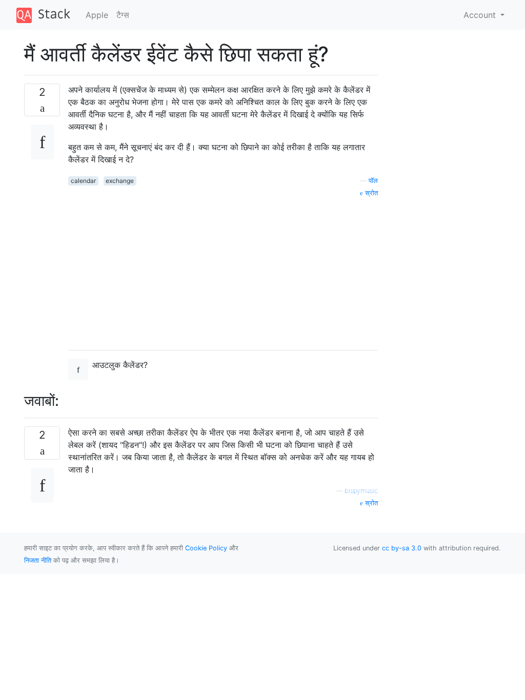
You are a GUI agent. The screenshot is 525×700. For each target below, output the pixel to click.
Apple (97, 15)
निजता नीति (37, 560)
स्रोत (370, 193)
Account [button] (480, 15)
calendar (83, 180)
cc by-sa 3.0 (401, 548)
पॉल (373, 180)
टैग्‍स (122, 15)
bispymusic (361, 491)
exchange (120, 180)
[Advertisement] (223, 270)
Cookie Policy (206, 548)
